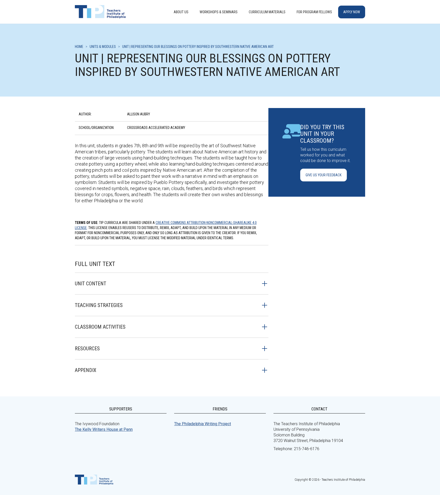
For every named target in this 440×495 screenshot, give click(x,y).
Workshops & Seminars (219, 12)
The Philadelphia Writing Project (202, 423)
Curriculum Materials (267, 12)
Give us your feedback (323, 175)
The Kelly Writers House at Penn (104, 429)
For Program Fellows (314, 12)
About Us (181, 12)
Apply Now (351, 12)
